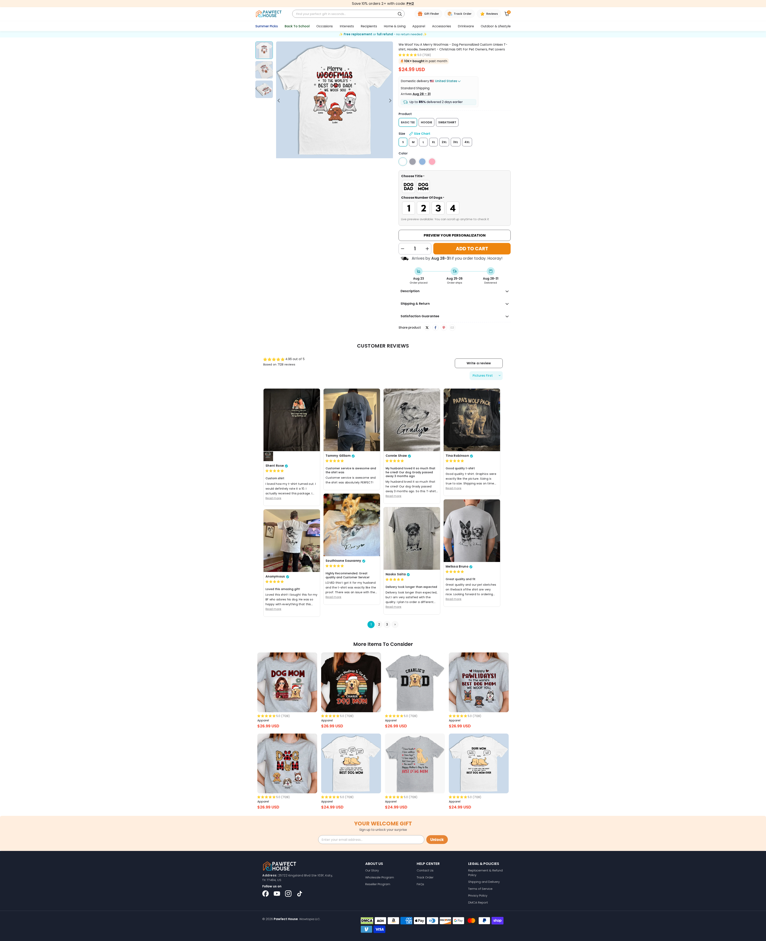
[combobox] (344, 14)
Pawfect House (286, 919)
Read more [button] (273, 498)
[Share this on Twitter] (427, 327)
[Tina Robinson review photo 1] (472, 420)
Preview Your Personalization (455, 235)
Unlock (437, 839)
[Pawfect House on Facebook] (265, 893)
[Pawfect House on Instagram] (288, 893)
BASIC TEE (408, 122)
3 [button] (387, 625)
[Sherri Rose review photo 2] (268, 456)
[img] (275, 471)
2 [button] (379, 625)
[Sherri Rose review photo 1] (292, 420)
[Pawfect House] (268, 14)
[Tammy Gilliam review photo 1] (352, 420)
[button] (408, 55)
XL (433, 142)
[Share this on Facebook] (435, 327)
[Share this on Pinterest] (444, 327)
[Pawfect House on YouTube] (277, 893)
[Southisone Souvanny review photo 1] (352, 525)
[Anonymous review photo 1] (292, 540)
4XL (467, 142)
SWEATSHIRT (447, 122)
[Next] (390, 100)
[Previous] (279, 100)
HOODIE (426, 122)
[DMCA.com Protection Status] (366, 920)
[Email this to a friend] (452, 327)
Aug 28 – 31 (422, 94)
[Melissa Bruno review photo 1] (472, 530)
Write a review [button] (479, 363)
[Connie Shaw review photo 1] (412, 420)
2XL (444, 142)
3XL (455, 142)
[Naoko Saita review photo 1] (412, 538)
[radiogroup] (454, 186)
